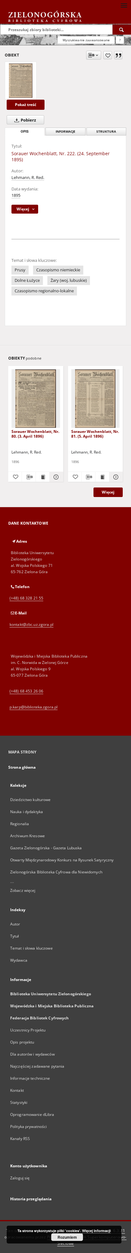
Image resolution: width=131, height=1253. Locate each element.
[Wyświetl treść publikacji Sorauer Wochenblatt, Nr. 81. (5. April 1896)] (102, 477)
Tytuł (14, 936)
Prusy (20, 270)
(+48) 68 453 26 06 (26, 691)
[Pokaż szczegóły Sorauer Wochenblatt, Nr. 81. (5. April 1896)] (115, 477)
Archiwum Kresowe (27, 836)
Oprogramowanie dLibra (32, 1114)
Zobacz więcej (23, 890)
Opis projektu (22, 1042)
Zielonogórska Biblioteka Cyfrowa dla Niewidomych (56, 872)
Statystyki (18, 1102)
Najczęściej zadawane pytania (37, 1066)
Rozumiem (67, 1237)
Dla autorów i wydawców (32, 1054)
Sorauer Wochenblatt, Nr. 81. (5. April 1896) (95, 434)
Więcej (108, 492)
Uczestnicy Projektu (27, 1030)
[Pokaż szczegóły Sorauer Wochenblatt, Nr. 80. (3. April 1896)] (55, 477)
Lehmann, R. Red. (27, 177)
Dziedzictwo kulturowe (30, 799)
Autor (15, 924)
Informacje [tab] (65, 131)
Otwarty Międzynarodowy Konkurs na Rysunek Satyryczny (62, 860)
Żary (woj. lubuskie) (69, 280)
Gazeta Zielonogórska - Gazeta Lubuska (46, 848)
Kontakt (17, 1090)
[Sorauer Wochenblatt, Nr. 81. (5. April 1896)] (96, 398)
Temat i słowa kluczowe (31, 948)
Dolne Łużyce (27, 280)
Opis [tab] (25, 131)
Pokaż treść (25, 104)
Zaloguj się (20, 1178)
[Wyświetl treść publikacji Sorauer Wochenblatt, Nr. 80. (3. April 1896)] (42, 477)
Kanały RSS (20, 1138)
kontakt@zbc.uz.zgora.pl (31, 624)
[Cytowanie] (118, 55)
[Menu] (123, 5)
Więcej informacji (96, 1230)
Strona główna (22, 767)
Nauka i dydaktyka (26, 811)
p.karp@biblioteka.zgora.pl (34, 707)
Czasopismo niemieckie (58, 270)
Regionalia (19, 823)
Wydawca (18, 960)
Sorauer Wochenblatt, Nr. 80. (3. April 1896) (35, 434)
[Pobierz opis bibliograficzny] (28, 477)
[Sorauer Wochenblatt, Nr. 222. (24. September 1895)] (21, 80)
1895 (15, 195)
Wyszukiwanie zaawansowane (86, 40)
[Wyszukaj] (122, 29)
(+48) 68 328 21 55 (26, 598)
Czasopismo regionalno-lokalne (44, 291)
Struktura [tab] (106, 131)
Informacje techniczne (30, 1078)
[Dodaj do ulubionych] (107, 55)
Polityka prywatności (28, 1126)
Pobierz (28, 120)
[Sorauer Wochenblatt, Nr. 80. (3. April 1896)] (36, 398)
